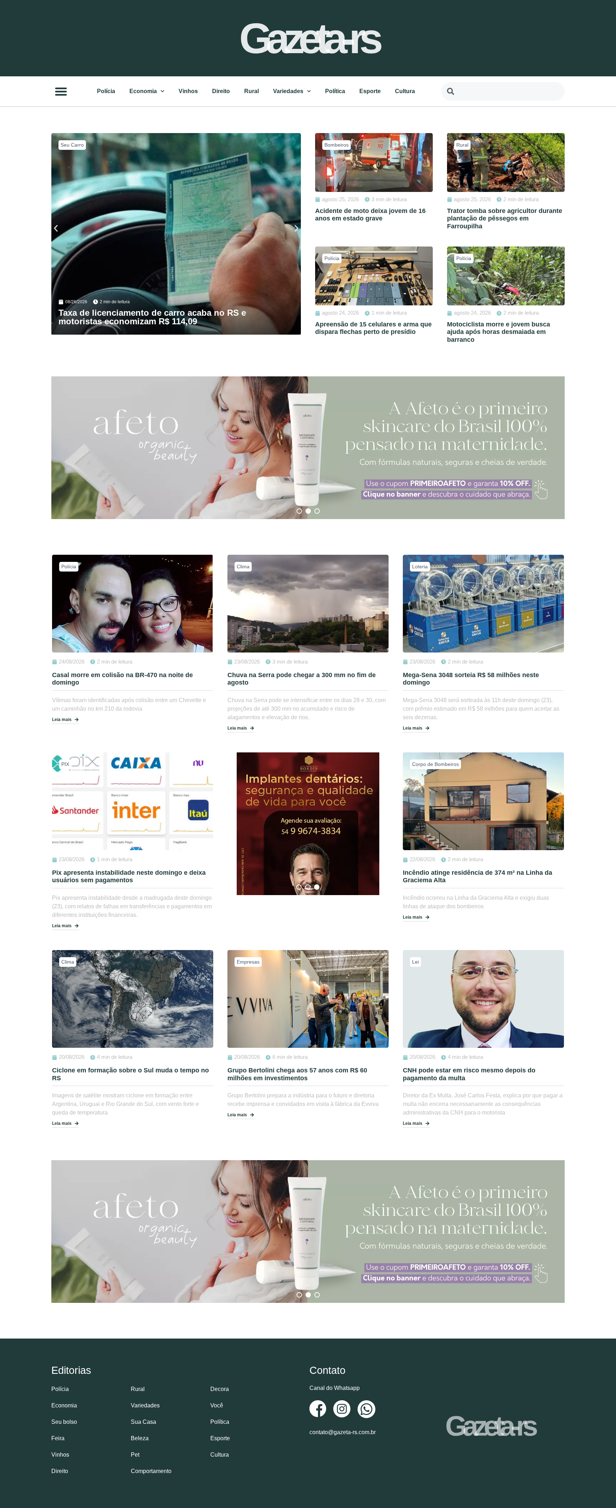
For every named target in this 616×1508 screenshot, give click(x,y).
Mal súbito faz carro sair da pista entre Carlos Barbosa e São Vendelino (150, 317)
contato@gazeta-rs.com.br (342, 1432)
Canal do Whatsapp (334, 1388)
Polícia (106, 91)
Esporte (370, 91)
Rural (251, 91)
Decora (219, 1389)
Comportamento (151, 1471)
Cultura (405, 91)
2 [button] (308, 511)
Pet (135, 1455)
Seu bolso (64, 1422)
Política (335, 91)
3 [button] (317, 511)
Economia (143, 91)
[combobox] (503, 91)
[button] (61, 91)
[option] (308, 447)
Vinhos (188, 91)
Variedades (288, 91)
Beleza (140, 1438)
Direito (221, 91)
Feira (58, 1438)
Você (216, 1405)
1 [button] (299, 511)
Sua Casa (143, 1422)
